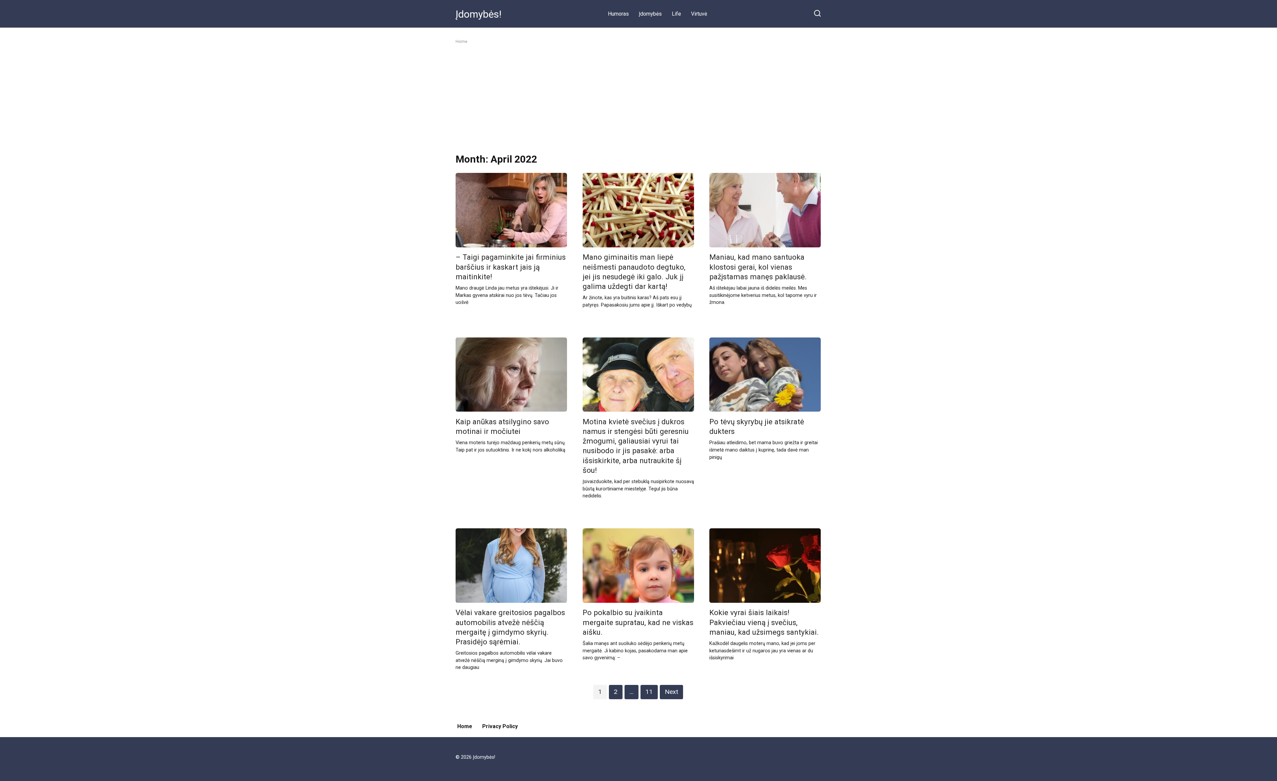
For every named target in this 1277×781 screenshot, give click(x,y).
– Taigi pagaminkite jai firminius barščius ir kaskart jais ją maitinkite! (511, 267)
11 (649, 692)
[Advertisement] (638, 99)
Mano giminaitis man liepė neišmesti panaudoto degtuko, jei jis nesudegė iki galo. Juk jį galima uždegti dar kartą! (634, 272)
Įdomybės (650, 14)
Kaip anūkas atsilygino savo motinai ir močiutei (502, 426)
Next (671, 692)
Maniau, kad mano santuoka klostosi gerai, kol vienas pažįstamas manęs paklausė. (758, 267)
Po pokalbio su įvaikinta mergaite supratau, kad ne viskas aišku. (638, 622)
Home (464, 726)
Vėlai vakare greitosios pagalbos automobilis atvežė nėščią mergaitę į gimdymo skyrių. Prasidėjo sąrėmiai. (510, 627)
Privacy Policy (500, 726)
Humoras (618, 14)
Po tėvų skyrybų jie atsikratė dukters (756, 426)
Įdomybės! (478, 14)
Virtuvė (699, 14)
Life (676, 14)
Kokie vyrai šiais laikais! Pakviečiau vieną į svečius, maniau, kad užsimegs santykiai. (764, 622)
